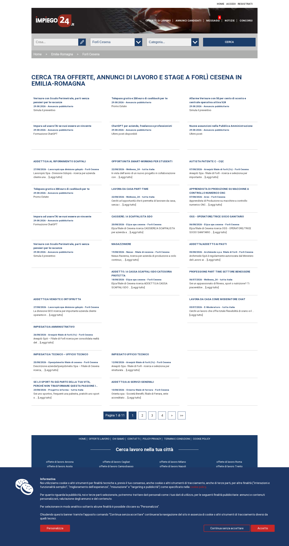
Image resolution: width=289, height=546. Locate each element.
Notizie (230, 20)
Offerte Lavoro (99, 438)
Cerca (229, 42)
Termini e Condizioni (177, 438)
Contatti (133, 438)
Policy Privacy (152, 438)
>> (181, 415)
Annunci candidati (188, 20)
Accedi (231, 3)
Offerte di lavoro (158, 20)
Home (220, 3)
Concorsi (246, 20)
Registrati (245, 3)
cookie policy (198, 487)
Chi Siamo (118, 438)
